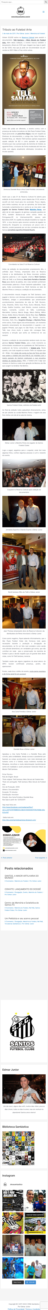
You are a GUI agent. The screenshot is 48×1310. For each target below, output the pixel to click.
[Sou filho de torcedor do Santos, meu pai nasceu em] (35, 1223)
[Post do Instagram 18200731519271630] (12, 1268)
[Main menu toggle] (43, 11)
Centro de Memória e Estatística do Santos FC (22, 903)
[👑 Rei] (12, 1223)
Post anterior (6, 858)
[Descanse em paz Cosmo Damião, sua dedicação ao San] (35, 1245)
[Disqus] (24, 958)
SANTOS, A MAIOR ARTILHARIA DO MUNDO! (22, 877)
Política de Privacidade (16, 1309)
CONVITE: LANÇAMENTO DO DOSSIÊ (23, 889)
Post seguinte (41, 858)
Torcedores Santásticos (13, 924)
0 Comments (9, 881)
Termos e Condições (33, 1309)
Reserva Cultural (28, 37)
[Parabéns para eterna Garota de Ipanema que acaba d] (35, 1268)
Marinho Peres (36, 209)
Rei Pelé (31, 908)
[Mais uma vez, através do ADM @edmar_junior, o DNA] (12, 1245)
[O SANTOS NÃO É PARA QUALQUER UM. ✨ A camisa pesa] (12, 1200)
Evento (25, 892)
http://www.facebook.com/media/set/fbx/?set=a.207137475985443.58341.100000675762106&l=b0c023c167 (23, 809)
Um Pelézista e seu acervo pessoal (22, 918)
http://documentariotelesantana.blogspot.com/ (19, 820)
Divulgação (18, 892)
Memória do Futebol (38, 33)
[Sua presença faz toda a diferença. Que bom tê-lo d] (35, 1200)
